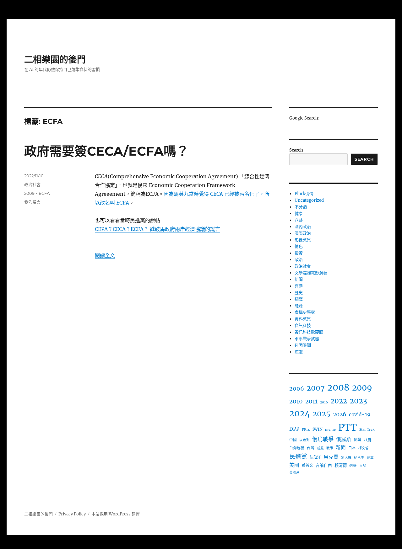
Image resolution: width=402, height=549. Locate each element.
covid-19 (359, 415)
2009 (29, 193)
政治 (299, 259)
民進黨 (298, 456)
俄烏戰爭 (323, 439)
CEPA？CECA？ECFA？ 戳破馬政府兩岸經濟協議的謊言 (157, 229)
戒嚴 (320, 448)
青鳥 (362, 466)
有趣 (299, 286)
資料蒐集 (303, 319)
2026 (339, 414)
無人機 (346, 458)
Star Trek (366, 430)
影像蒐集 (303, 240)
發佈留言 (32, 202)
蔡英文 (307, 465)
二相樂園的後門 (55, 59)
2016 (324, 402)
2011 (311, 401)
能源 (299, 305)
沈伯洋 (315, 457)
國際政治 (303, 233)
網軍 (370, 458)
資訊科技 (303, 325)
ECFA (44, 193)
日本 (352, 448)
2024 (299, 413)
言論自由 (324, 465)
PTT (347, 427)
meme (330, 430)
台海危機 (296, 447)
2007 (316, 387)
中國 (293, 440)
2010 (296, 401)
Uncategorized (309, 200)
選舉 (353, 465)
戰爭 (329, 448)
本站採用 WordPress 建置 (115, 514)
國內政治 (303, 226)
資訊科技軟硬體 (309, 332)
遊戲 (299, 351)
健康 (299, 213)
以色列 (304, 440)
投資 (299, 253)
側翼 (357, 439)
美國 (294, 465)
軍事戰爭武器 (307, 338)
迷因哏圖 (303, 345)
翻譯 (299, 299)
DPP (294, 429)
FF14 (306, 430)
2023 (358, 400)
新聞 (299, 279)
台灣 (310, 448)
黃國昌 (294, 473)
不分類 (301, 207)
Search (296, 150)
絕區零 (359, 458)
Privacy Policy (72, 514)
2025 (321, 413)
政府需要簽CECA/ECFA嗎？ (106, 151)
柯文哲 (363, 448)
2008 (338, 387)
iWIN (317, 429)
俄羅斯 (343, 439)
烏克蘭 (331, 457)
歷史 (299, 292)
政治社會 (32, 184)
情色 (299, 246)
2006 (296, 388)
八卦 (299, 220)
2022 (338, 401)
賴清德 (340, 465)
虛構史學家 (305, 312)
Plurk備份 (304, 193)
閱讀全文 (105, 255)
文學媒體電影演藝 (311, 272)
